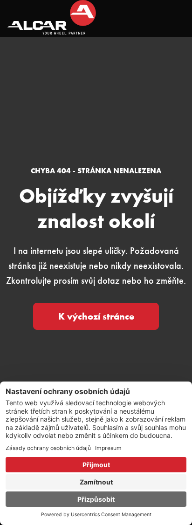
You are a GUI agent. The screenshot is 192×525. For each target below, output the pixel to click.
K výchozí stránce (96, 316)
